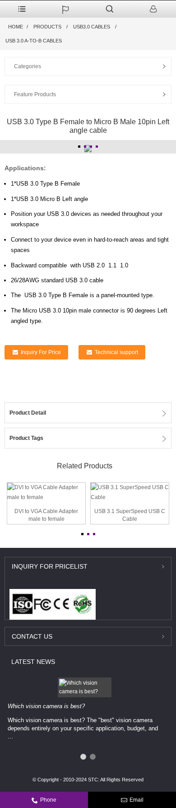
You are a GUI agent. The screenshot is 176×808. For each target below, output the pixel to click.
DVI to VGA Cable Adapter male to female (46, 515)
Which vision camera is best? (46, 706)
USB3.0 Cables (91, 26)
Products (47, 26)
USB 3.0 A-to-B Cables (33, 40)
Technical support (116, 352)
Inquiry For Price (41, 352)
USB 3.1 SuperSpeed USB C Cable (129, 515)
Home (15, 26)
